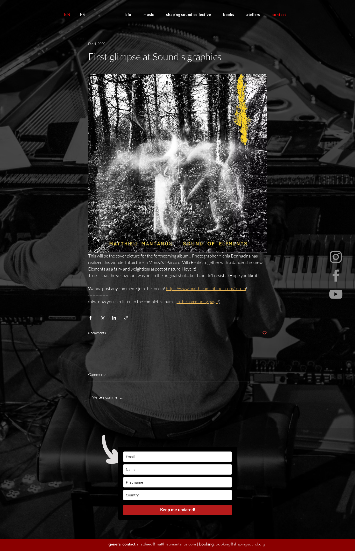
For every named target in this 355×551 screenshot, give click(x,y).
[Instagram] (336, 257)
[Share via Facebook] (90, 317)
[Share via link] (126, 317)
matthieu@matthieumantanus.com (166, 544)
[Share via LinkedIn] (114, 317)
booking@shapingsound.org (240, 544)
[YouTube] (336, 294)
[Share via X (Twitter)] (102, 317)
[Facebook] (336, 275)
